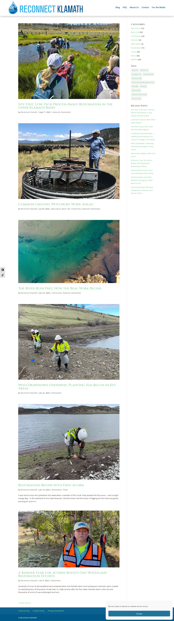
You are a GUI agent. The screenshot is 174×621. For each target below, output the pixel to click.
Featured (56, 112)
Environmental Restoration (143, 82)
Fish (135, 86)
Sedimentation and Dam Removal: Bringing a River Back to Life (142, 180)
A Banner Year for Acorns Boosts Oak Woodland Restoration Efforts (62, 574)
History (136, 90)
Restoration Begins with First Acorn (51, 485)
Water (133, 56)
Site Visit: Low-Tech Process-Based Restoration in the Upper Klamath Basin (65, 106)
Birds (135, 70)
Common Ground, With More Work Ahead (55, 204)
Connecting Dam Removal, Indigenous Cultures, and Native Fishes (142, 190)
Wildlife (134, 59)
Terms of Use (24, 611)
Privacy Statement (56, 611)
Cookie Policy (39, 611)
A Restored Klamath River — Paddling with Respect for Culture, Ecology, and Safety (143, 136)
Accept (139, 613)
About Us (134, 7)
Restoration (66, 112)
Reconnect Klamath (29, 112)
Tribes (65, 489)
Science (136, 98)
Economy (148, 74)
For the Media (158, 7)
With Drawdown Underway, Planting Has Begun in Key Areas (67, 387)
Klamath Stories (139, 94)
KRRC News (136, 44)
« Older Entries (24, 603)
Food (143, 86)
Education (136, 78)
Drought (136, 74)
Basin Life (66, 209)
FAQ (125, 7)
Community (76, 209)
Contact (145, 7)
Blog (118, 7)
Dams (144, 70)
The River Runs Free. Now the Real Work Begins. (60, 288)
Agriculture (56, 209)
